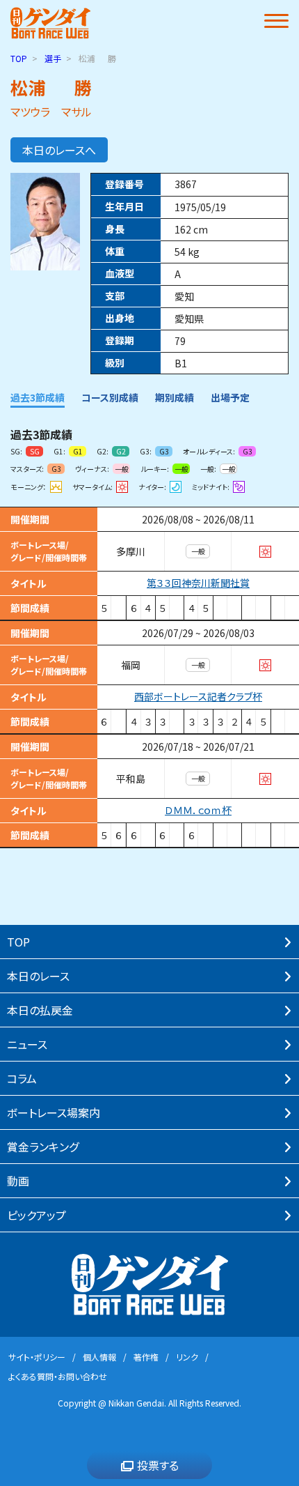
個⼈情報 (99, 1357)
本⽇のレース (38, 975)
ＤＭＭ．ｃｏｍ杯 (198, 810)
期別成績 (174, 397)
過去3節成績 (37, 397)
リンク (187, 1357)
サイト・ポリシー (36, 1357)
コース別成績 (109, 397)
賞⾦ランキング (43, 1146)
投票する (158, 1465)
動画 (18, 1180)
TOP (18, 58)
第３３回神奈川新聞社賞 (198, 583)
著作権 (146, 1357)
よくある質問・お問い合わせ (57, 1376)
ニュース (27, 1044)
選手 (53, 58)
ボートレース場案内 (53, 1112)
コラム (22, 1078)
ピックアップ (36, 1215)
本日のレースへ (59, 149)
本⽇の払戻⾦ (40, 1010)
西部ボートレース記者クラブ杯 (198, 696)
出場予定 (230, 397)
